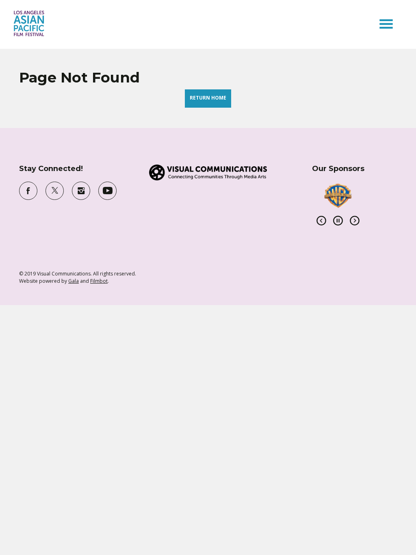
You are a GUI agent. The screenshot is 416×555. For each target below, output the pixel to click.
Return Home (208, 97)
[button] (386, 24)
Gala (73, 281)
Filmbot (99, 281)
